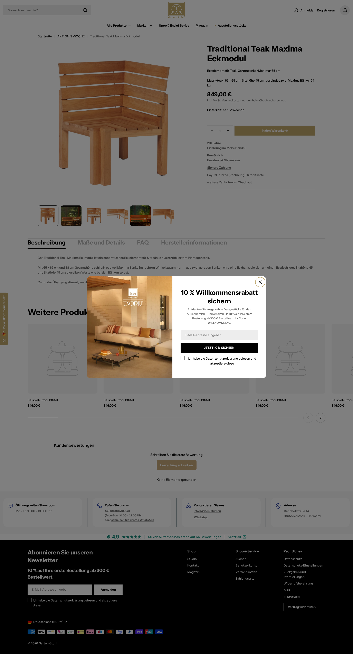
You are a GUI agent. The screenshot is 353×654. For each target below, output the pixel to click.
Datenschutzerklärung (222, 358)
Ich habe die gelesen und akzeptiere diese (222, 361)
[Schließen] (260, 282)
